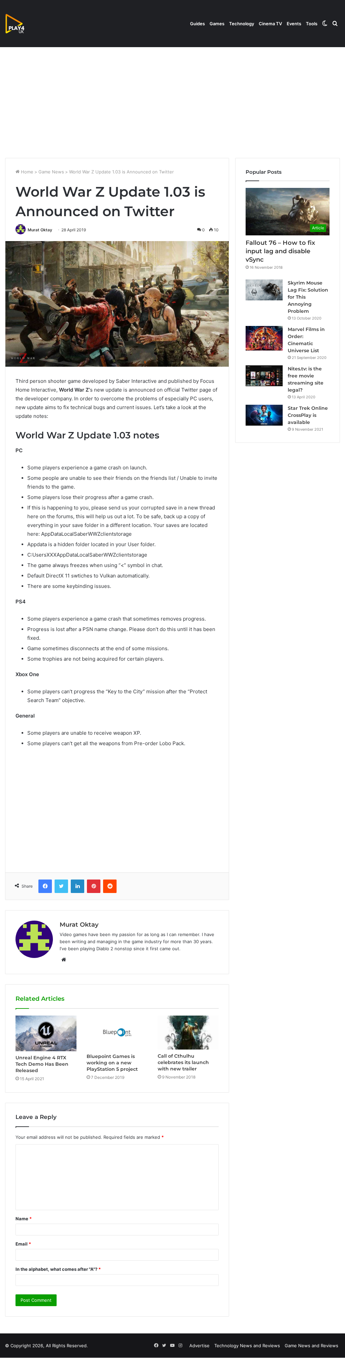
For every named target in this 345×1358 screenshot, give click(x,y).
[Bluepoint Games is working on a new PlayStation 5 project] (117, 1033)
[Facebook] (45, 886)
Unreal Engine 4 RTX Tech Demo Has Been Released (41, 1064)
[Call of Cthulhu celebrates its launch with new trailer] (188, 1033)
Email (23, 1244)
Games (217, 23)
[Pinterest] (93, 886)
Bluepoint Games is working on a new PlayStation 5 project (112, 1062)
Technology (241, 23)
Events (294, 23)
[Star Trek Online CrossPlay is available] (264, 415)
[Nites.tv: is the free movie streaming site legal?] (264, 375)
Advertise (199, 1345)
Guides (197, 23)
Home (26, 171)
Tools (311, 23)
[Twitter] (61, 886)
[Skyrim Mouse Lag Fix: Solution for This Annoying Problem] (264, 289)
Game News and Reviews (311, 1345)
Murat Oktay (40, 229)
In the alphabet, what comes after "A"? (58, 1269)
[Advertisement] (172, 101)
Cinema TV (270, 23)
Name (23, 1218)
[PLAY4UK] (21, 23)
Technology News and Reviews (247, 1345)
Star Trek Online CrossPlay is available (308, 415)
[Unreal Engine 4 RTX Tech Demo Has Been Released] (45, 1034)
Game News (51, 171)
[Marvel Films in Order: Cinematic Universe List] (264, 338)
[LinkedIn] (77, 886)
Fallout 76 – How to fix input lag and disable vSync (280, 251)
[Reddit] (110, 886)
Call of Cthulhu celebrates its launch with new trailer (183, 1062)
